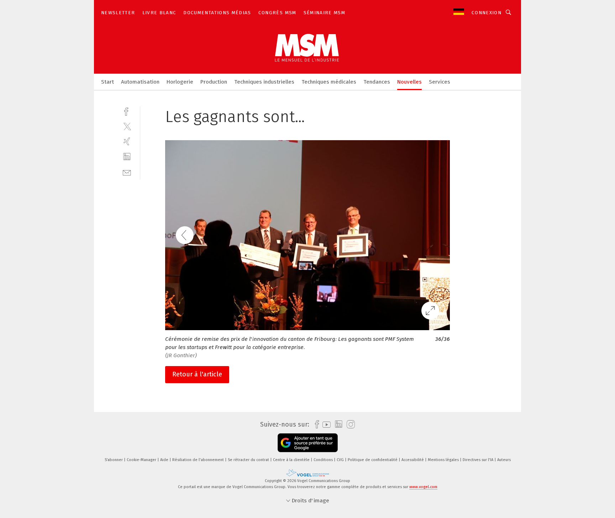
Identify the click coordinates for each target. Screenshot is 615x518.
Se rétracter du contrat (249, 460)
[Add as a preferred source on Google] (308, 442)
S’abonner (114, 460)
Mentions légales (444, 460)
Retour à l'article (197, 374)
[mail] (126, 172)
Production (213, 82)
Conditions (324, 460)
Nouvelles (409, 82)
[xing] (126, 141)
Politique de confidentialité (373, 460)
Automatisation (140, 82)
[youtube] (325, 424)
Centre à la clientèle (292, 460)
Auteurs (504, 460)
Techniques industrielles (264, 82)
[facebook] (126, 110)
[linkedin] (126, 156)
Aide (164, 460)
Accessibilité (413, 460)
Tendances (376, 82)
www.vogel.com (423, 487)
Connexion (486, 13)
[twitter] (126, 126)
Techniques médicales (328, 82)
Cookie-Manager (142, 460)
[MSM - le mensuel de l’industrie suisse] (107, 81)
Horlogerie (180, 82)
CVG (341, 460)
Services (439, 82)
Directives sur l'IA (478, 460)
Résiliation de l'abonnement (198, 460)
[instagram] (349, 424)
